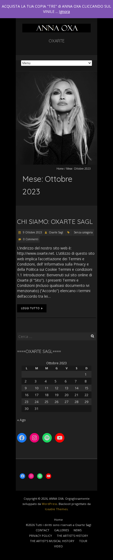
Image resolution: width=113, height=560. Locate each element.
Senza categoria (83, 232)
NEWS (77, 530)
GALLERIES (61, 530)
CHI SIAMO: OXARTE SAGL (55, 221)
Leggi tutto (30, 308)
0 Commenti (30, 239)
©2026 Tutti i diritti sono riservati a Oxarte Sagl (58, 525)
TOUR (83, 541)
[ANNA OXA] (56, 26)
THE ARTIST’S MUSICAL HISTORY (52, 541)
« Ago (21, 419)
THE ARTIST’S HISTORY (72, 536)
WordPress (49, 504)
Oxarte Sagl (56, 232)
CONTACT (42, 530)
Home (60, 168)
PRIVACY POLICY (40, 536)
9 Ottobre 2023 (32, 232)
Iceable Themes (56, 509)
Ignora (64, 11)
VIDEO (58, 546)
